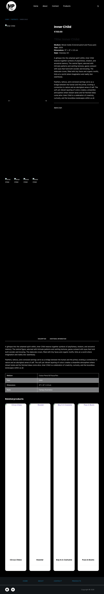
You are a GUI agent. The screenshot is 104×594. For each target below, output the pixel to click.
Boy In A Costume (64, 560)
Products (66, 6)
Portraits (15, 563)
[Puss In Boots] (88, 480)
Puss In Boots (88, 560)
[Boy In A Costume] (64, 480)
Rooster (39, 560)
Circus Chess (16, 560)
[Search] (98, 6)
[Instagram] (7, 590)
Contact (55, 6)
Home (36, 6)
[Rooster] (39, 480)
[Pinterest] (13, 590)
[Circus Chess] (15, 480)
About (45, 6)
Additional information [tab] (58, 339)
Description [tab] (42, 339)
